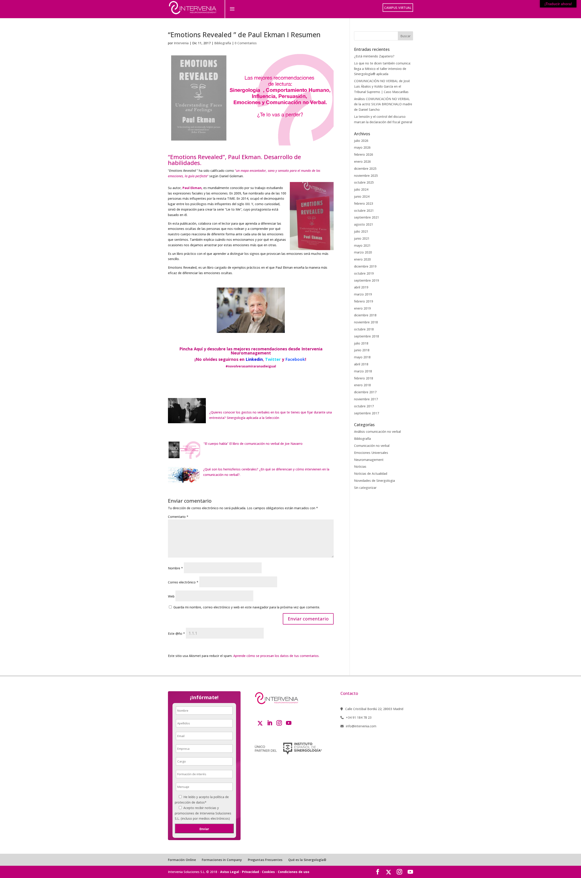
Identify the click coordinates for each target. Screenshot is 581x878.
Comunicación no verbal (371, 445)
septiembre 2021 (366, 217)
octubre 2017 (364, 406)
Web (171, 596)
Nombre (175, 568)
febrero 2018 (363, 378)
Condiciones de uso (293, 872)
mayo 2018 (362, 357)
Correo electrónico (183, 582)
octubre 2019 (364, 273)
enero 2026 (362, 161)
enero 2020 (362, 259)
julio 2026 (361, 140)
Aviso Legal (229, 872)
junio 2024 (361, 196)
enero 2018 (362, 385)
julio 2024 (361, 189)
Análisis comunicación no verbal (377, 431)
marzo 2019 (363, 294)
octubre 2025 (364, 182)
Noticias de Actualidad (370, 473)
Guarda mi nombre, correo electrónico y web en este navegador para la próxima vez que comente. (246, 607)
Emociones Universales (371, 452)
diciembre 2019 (365, 266)
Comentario (178, 516)
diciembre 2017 (365, 392)
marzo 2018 (363, 371)
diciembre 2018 (365, 315)
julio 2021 (361, 231)
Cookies (268, 872)
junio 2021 (361, 238)
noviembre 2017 (366, 399)
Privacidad (250, 872)
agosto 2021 (363, 224)
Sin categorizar (365, 487)
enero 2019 (362, 308)
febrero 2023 (363, 203)
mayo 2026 (362, 147)
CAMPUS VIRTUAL (397, 7)
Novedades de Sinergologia (374, 480)
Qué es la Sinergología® (307, 860)
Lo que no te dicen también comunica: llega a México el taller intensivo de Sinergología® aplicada (382, 68)
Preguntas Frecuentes (265, 860)
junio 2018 (361, 350)
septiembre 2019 (366, 280)
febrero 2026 (363, 154)
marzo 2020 (363, 252)
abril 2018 (361, 364)
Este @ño (176, 633)
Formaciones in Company (222, 860)
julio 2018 (361, 343)
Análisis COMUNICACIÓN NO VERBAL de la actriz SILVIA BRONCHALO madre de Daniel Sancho (383, 104)
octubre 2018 (364, 329)
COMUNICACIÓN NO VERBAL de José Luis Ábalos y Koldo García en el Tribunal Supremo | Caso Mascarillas (382, 86)
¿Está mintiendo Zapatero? (374, 56)
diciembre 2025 (365, 168)
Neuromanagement (369, 459)
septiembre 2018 (366, 336)
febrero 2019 (363, 301)
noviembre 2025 (366, 175)
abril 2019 (361, 287)
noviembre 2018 (366, 322)
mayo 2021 (362, 245)
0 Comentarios (246, 43)
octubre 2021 (364, 210)
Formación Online (182, 860)
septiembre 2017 (366, 413)
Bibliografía (222, 43)
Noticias (360, 466)
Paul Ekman (192, 188)
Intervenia (181, 43)
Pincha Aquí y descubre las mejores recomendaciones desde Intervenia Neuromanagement (251, 351)
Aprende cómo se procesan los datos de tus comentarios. (276, 656)
